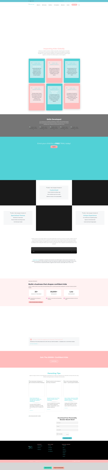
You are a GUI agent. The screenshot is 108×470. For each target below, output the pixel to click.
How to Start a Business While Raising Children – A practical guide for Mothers (71, 399)
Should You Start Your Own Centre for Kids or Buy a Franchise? (53, 399)
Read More (31, 410)
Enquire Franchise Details (58, 467)
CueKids (34, 461)
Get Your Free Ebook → (34, 343)
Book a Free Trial (48, 467)
